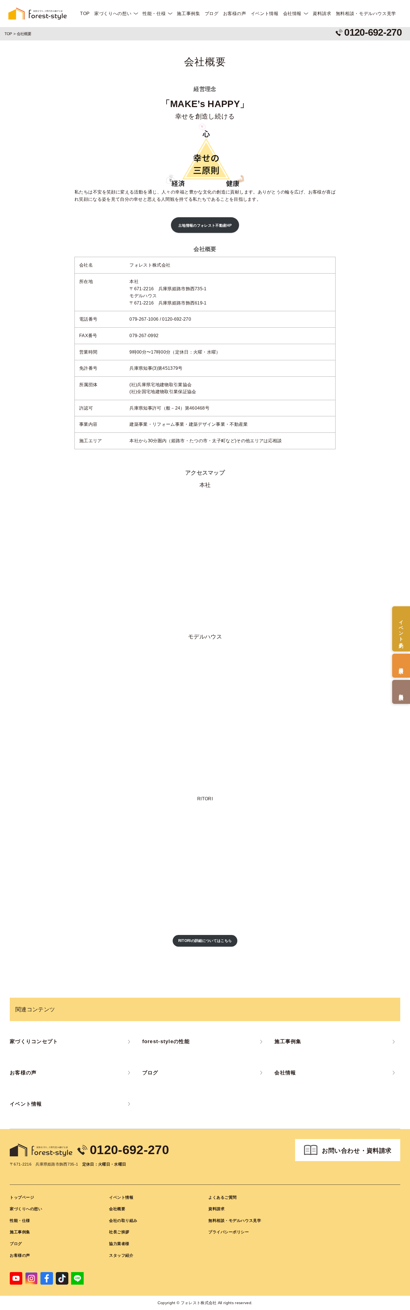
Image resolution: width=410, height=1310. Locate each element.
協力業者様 (119, 1243)
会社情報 (292, 13)
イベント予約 (401, 629)
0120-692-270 (129, 1150)
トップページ (22, 1197)
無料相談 (401, 691)
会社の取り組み (123, 1220)
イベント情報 (265, 13)
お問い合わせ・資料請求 (357, 1150)
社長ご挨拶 (119, 1232)
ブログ (212, 13)
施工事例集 (188, 13)
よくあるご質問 (222, 1197)
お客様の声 (234, 13)
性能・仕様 (154, 13)
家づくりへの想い (112, 13)
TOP (85, 13)
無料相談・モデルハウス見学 (366, 13)
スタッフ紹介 (121, 1255)
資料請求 (322, 13)
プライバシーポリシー (228, 1232)
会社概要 (117, 1209)
